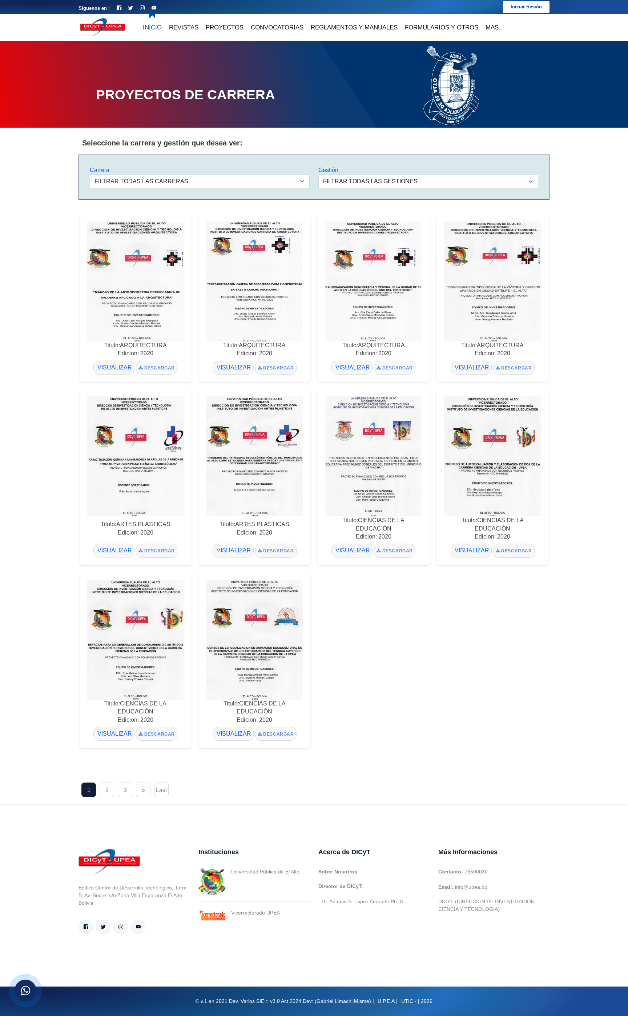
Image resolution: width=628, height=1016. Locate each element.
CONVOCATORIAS (277, 27)
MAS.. (494, 27)
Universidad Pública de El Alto (265, 872)
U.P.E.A (386, 1001)
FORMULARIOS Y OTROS (441, 27)
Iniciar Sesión (526, 6)
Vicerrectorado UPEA (255, 913)
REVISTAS (183, 27)
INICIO (152, 27)
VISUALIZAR (114, 367)
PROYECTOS (224, 27)
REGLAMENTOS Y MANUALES (354, 27)
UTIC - (408, 1001)
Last (161, 790)
